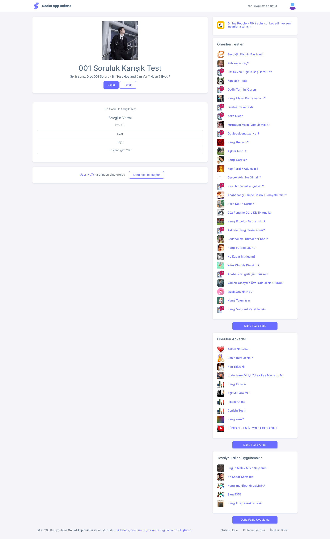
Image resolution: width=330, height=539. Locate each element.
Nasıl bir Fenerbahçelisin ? (245, 186)
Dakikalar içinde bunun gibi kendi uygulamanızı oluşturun (152, 530)
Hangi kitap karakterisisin (245, 503)
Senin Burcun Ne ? (240, 358)
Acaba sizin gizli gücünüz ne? (247, 274)
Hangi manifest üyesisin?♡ (246, 485)
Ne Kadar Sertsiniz (240, 477)
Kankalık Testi (237, 81)
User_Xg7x (87, 174)
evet (120, 134)
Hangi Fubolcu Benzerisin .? (246, 221)
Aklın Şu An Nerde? (240, 204)
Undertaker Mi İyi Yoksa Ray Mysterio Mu (255, 375)
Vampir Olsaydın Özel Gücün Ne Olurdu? (255, 283)
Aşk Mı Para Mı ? (238, 393)
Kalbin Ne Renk (237, 349)
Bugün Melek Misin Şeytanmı (247, 468)
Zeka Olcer (235, 116)
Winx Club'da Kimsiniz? (243, 265)
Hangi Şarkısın (237, 160)
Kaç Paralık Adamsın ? (242, 168)
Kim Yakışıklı (236, 366)
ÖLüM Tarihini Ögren (241, 89)
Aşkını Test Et (236, 151)
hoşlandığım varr (120, 150)
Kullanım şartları (254, 530)
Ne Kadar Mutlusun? (241, 256)
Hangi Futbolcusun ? (241, 248)
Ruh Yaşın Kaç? (238, 63)
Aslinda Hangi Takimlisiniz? (246, 230)
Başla (111, 85)
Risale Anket (236, 402)
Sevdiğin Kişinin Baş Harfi (245, 54)
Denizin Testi (236, 410)
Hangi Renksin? (238, 142)
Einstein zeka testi (240, 107)
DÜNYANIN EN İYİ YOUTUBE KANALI (252, 428)
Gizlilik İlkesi (229, 530)
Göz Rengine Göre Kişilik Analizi (249, 212)
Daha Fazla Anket (255, 445)
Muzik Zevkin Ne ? (239, 291)
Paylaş (128, 85)
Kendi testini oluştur (146, 175)
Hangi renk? (235, 419)
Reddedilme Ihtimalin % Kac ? (247, 239)
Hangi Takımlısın (238, 300)
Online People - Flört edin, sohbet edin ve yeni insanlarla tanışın (259, 25)
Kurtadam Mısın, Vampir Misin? (248, 124)
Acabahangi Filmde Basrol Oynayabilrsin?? (257, 195)
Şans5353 (234, 494)
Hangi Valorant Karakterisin (246, 309)
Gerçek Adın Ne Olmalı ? (244, 177)
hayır (120, 142)
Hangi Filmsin (236, 384)
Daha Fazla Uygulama (255, 519)
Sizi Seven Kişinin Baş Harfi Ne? (249, 72)
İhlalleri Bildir (279, 530)
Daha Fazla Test (255, 325)
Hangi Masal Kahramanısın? (246, 98)
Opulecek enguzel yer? (243, 133)
